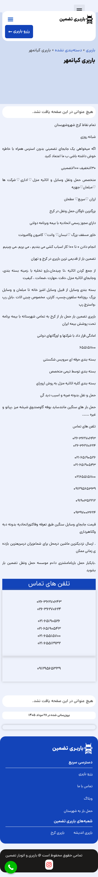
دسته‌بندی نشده (68, 50)
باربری (90, 50)
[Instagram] (49, 865)
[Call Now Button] (11, 867)
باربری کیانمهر (79, 61)
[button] (79, 10)
